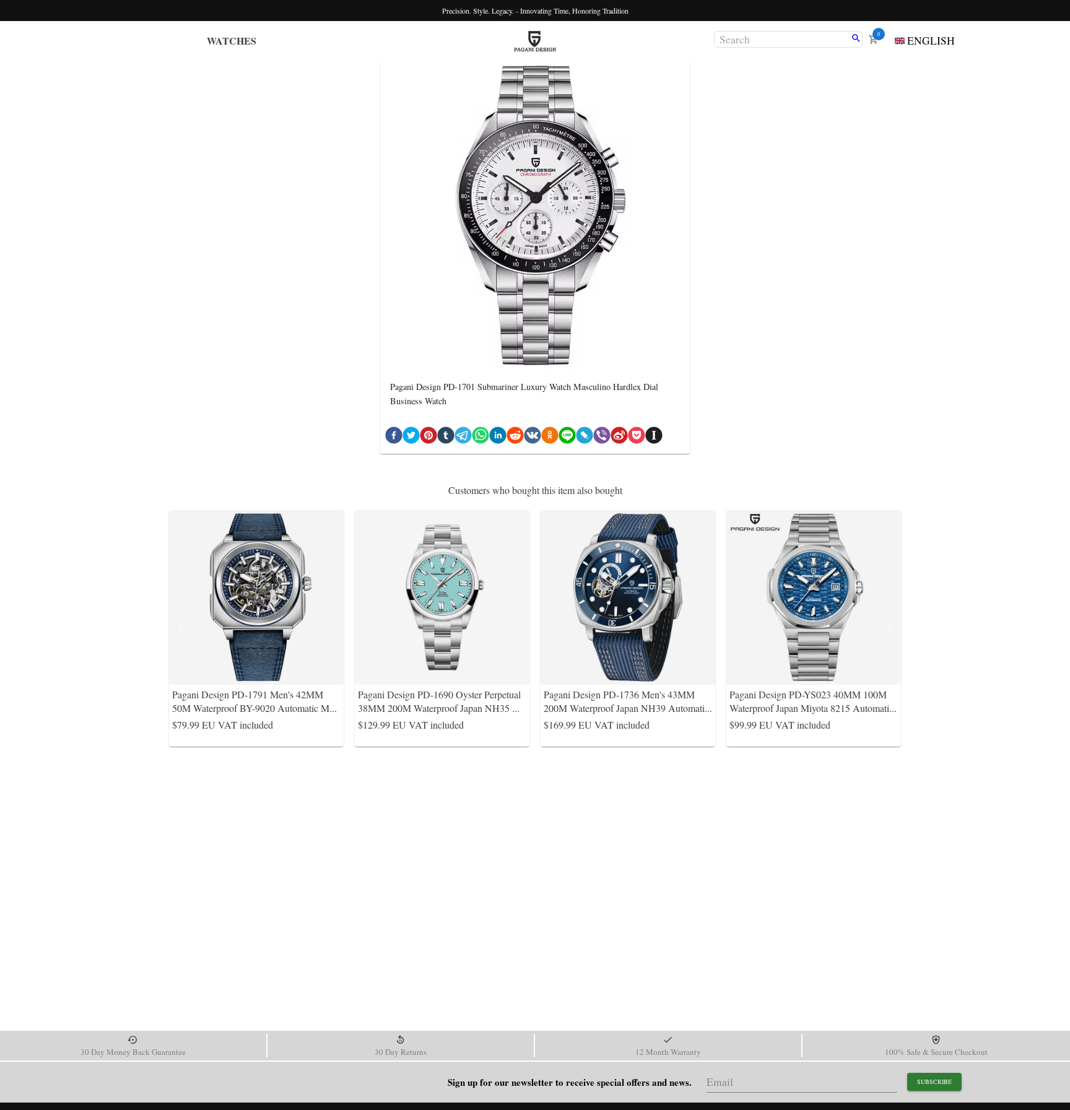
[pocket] (636, 438)
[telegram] (463, 438)
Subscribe (934, 1081)
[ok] (550, 438)
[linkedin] (498, 438)
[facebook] (393, 438)
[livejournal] (584, 438)
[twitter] (411, 438)
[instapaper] (654, 438)
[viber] (602, 438)
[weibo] (619, 438)
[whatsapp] (480, 438)
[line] (567, 438)
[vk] (532, 438)
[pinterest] (428, 438)
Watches (231, 40)
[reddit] (515, 438)
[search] (856, 39)
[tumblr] (446, 438)
